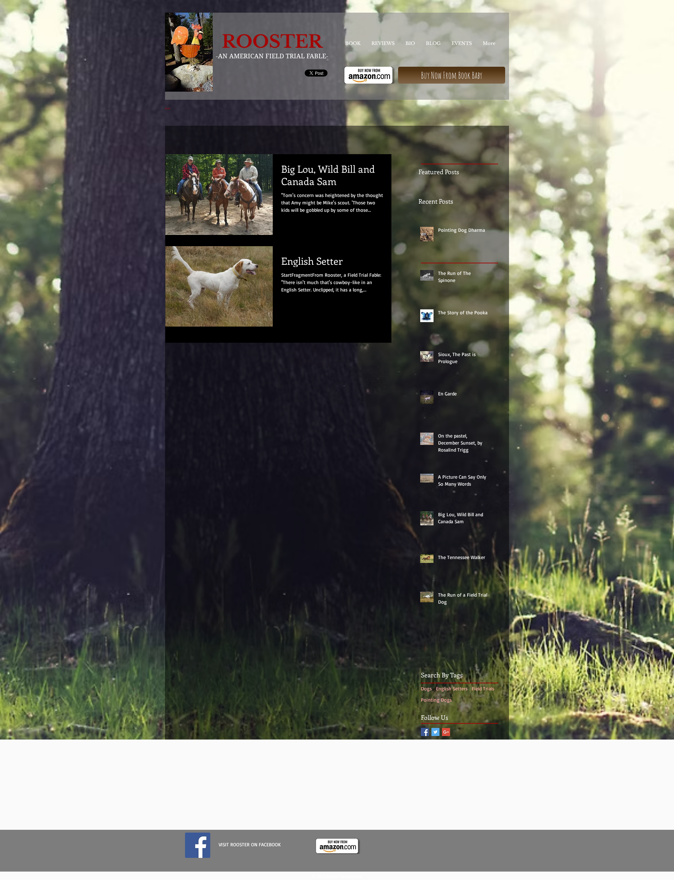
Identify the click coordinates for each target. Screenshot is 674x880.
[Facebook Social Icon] (425, 732)
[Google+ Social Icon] (446, 732)
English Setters (452, 688)
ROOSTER (272, 42)
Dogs (426, 688)
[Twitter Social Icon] (435, 732)
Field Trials (483, 688)
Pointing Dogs (436, 700)
